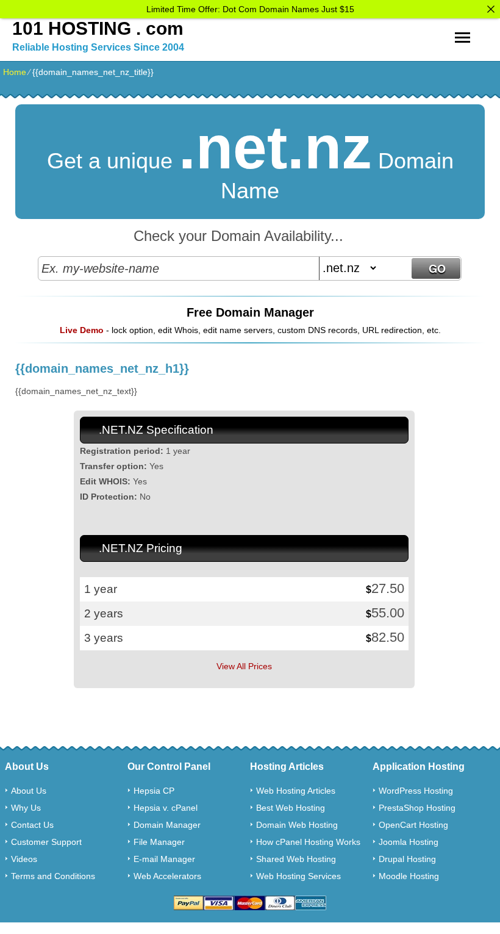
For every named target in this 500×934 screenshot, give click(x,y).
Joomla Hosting (408, 842)
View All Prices (244, 666)
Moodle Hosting (409, 876)
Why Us (26, 808)
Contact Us (32, 825)
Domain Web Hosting (297, 825)
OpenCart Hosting (413, 825)
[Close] (491, 9)
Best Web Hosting (290, 808)
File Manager (159, 842)
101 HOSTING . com (98, 28)
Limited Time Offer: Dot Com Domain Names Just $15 (250, 9)
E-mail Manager (164, 859)
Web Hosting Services (298, 876)
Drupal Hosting (407, 859)
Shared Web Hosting (296, 859)
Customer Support (46, 842)
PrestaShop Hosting (417, 808)
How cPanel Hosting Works (308, 842)
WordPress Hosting (416, 791)
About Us (28, 791)
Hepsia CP (154, 791)
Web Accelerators (167, 876)
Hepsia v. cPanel (166, 808)
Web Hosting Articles (295, 791)
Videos (24, 859)
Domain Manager (167, 825)
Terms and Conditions (53, 876)
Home (14, 72)
